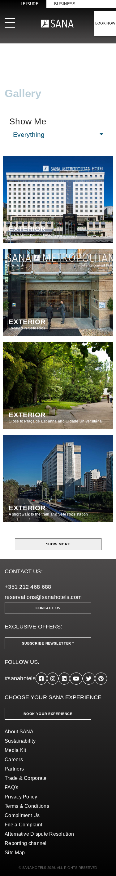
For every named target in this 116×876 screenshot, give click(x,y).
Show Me (27, 121)
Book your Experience (48, 714)
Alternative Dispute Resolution (39, 834)
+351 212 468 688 (28, 587)
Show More (58, 544)
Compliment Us (22, 815)
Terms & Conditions (27, 806)
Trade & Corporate (26, 778)
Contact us (48, 608)
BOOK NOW (105, 23)
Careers (14, 759)
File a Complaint (23, 824)
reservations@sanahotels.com (43, 597)
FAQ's (11, 787)
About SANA (19, 731)
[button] (58, 134)
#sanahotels (20, 678)
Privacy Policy (21, 796)
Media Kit (15, 750)
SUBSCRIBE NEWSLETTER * (48, 643)
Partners (14, 768)
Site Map (15, 852)
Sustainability (20, 741)
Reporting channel (26, 843)
